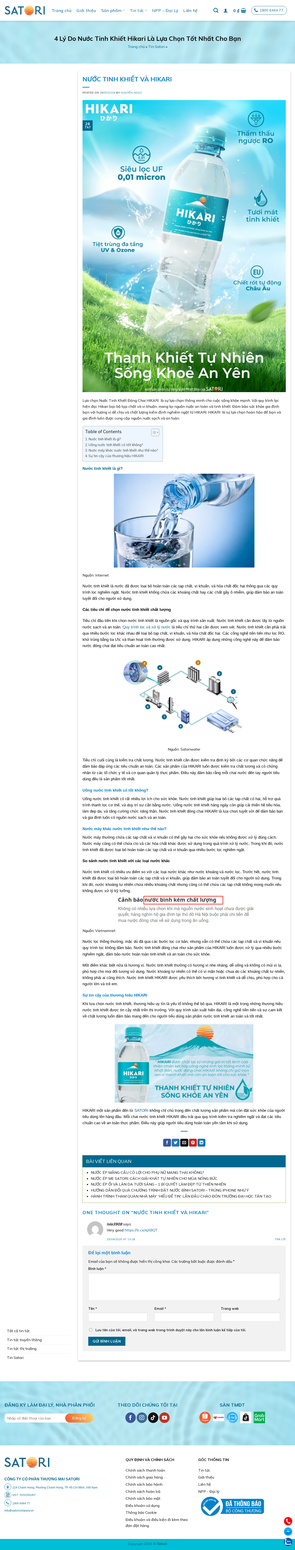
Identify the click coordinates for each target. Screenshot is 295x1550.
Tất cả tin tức (18, 1330)
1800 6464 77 (271, 10)
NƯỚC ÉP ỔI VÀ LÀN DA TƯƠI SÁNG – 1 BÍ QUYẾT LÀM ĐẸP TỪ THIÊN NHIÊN (158, 1184)
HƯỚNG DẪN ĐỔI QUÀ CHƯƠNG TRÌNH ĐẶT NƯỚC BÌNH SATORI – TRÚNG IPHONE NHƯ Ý (170, 1190)
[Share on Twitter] (176, 1143)
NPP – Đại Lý (165, 10)
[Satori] (25, 10)
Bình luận (97, 1269)
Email (160, 1309)
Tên (92, 1309)
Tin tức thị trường (21, 1348)
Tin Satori (156, 46)
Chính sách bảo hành (144, 1484)
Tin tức (137, 10)
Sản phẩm (111, 10)
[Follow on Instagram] (142, 1417)
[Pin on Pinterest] (193, 1143)
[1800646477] (288, 1520)
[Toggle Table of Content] (153, 432)
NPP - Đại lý (208, 1491)
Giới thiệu (86, 10)
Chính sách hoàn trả (143, 1491)
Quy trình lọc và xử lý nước (147, 627)
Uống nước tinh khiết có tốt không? (115, 445)
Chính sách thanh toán (145, 1470)
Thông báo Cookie (141, 1512)
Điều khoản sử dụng (142, 1505)
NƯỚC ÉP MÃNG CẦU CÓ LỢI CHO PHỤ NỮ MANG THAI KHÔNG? (147, 1172)
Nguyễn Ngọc (131, 92)
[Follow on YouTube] (164, 1417)
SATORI (140, 1110)
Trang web (230, 1309)
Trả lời (280, 1239)
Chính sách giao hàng (144, 1477)
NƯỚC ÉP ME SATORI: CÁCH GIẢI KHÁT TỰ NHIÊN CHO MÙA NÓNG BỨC (154, 1178)
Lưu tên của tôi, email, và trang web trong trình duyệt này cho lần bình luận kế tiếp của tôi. (170, 1330)
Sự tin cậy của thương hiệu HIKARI (116, 456)
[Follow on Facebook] (130, 1417)
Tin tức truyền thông (24, 1339)
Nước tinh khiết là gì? (104, 439)
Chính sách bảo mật (143, 1498)
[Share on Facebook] (167, 1143)
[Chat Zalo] (288, 1541)
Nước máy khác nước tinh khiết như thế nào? (123, 450)
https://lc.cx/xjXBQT (141, 1230)
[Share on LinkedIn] (201, 1143)
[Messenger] (288, 1531)
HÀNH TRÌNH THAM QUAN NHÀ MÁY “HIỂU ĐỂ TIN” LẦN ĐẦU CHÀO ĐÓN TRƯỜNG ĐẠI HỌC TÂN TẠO (181, 1196)
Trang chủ (61, 10)
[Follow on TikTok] (153, 1417)
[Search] (215, 10)
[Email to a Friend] (184, 1143)
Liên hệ (190, 10)
